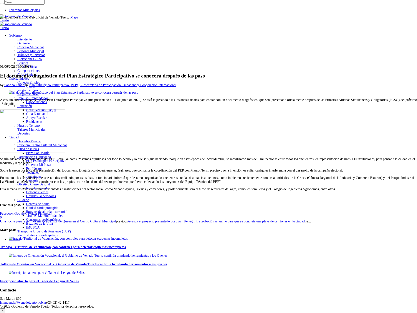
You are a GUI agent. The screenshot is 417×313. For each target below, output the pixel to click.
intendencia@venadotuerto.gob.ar (23, 302)
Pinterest (44, 213)
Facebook (6, 213)
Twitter (32, 213)
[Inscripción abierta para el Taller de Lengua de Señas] (46, 272)
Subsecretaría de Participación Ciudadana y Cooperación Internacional (128, 85)
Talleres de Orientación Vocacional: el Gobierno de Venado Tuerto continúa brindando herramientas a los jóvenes (83, 264)
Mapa (74, 17)
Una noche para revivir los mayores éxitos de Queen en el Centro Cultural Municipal (58, 221)
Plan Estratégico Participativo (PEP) (53, 85)
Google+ (20, 213)
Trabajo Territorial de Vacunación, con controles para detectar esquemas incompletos (63, 247)
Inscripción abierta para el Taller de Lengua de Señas (39, 281)
